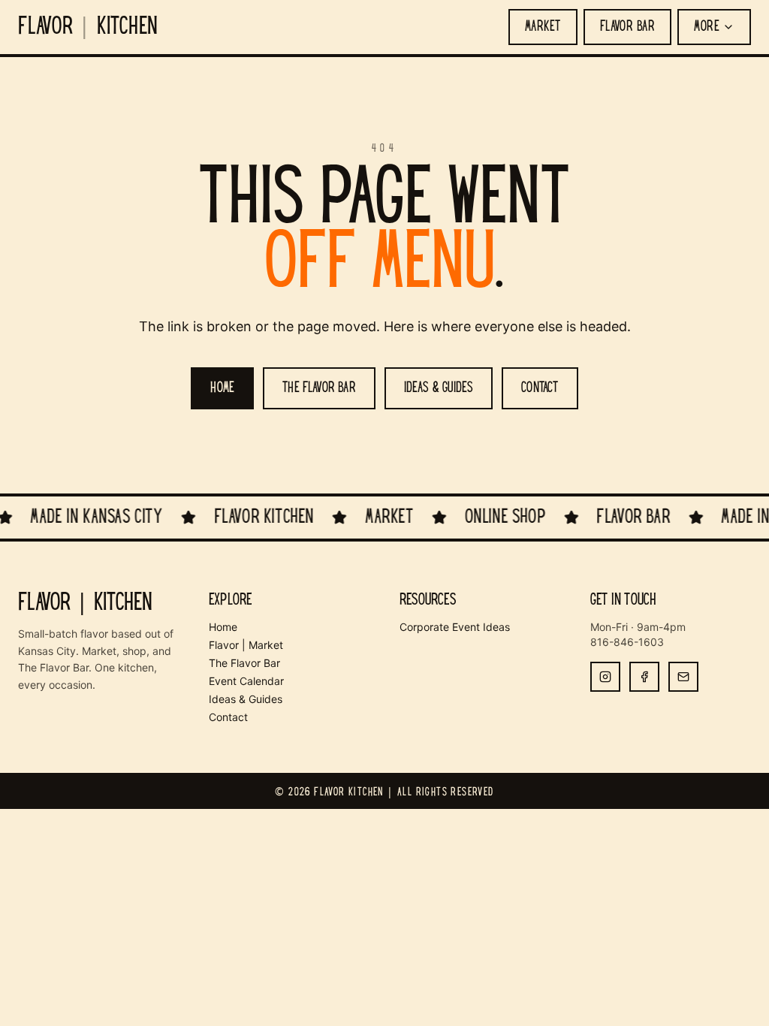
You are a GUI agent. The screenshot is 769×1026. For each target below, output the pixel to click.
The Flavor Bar (244, 662)
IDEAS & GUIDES (439, 388)
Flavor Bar (628, 27)
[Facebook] (644, 677)
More (706, 27)
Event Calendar (246, 680)
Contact (228, 717)
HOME (222, 388)
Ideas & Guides (245, 699)
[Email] (683, 677)
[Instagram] (605, 677)
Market (543, 27)
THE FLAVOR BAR (319, 388)
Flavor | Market (246, 644)
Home (223, 626)
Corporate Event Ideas (455, 626)
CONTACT (539, 388)
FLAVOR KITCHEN (88, 27)
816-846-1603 (627, 641)
